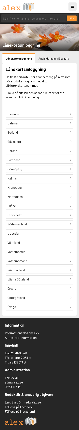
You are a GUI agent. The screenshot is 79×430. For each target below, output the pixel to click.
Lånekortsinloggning (19, 58)
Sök (71, 18)
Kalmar (12, 178)
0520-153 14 (13, 387)
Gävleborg (14, 141)
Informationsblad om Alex (22, 333)
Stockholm (14, 215)
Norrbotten (15, 196)
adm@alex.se (14, 382)
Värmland (13, 242)
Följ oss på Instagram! (20, 411)
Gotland (12, 132)
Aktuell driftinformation (21, 337)
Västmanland (16, 270)
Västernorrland (17, 261)
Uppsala (13, 233)
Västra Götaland (18, 279)
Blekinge (13, 114)
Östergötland (16, 297)
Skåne (11, 206)
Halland (12, 151)
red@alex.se (33, 402)
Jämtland (13, 160)
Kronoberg (14, 187)
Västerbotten (16, 252)
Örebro (11, 288)
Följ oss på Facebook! (20, 407)
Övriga (11, 307)
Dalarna (12, 123)
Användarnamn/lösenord (53, 58)
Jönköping (14, 169)
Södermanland (17, 224)
